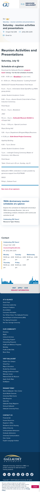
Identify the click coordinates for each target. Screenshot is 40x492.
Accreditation (7, 310)
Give (26, 288)
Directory (5, 332)
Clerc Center (6, 438)
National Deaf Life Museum (11, 377)
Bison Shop (6, 352)
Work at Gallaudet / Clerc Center (12, 391)
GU (4, 19)
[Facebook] (22, 474)
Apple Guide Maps (8, 379)
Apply (20, 288)
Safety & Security (8, 428)
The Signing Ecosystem (10, 320)
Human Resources (8, 420)
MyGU (5, 334)
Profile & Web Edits (8, 350)
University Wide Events (10, 396)
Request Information (20, 290)
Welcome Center (8, 374)
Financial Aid (6, 418)
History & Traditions (9, 307)
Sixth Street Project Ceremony (20, 136)
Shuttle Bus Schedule (9, 369)
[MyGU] (4, 474)
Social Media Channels (9, 393)
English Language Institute (11, 441)
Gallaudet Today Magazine (11, 404)
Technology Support (9, 340)
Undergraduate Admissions (11, 431)
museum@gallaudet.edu (11, 248)
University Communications (11, 436)
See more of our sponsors (10, 189)
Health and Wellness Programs (12, 345)
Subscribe (6, 401)
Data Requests (7, 399)
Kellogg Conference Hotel (10, 372)
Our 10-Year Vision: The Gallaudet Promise (15, 315)
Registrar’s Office (8, 423)
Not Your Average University (11, 323)
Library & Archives (8, 337)
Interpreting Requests (9, 342)
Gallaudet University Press (11, 409)
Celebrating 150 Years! (11, 219)
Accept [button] (35, 486)
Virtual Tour (6, 364)
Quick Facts (6, 302)
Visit (14, 288)
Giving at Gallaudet (8, 406)
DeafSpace (6, 382)
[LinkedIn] (27, 474)
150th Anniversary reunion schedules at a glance (16, 202)
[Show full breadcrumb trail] (7, 19)
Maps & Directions (8, 367)
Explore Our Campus (9, 361)
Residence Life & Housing (11, 425)
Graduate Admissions (9, 433)
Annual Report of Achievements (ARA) (14, 318)
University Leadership (9, 305)
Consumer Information (9, 312)
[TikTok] (31, 474)
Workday (5, 347)
